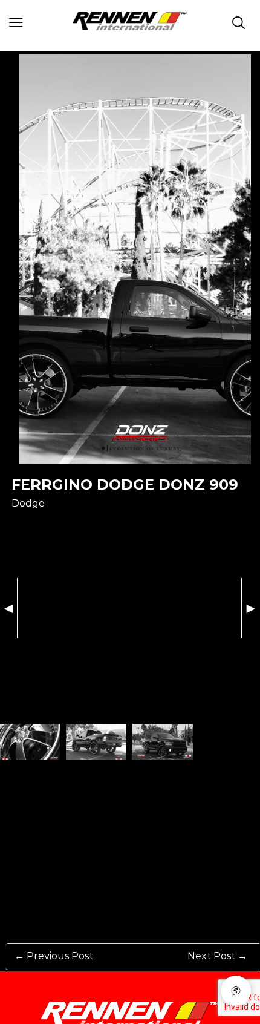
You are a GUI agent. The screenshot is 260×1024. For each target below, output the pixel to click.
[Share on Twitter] (63, 523)
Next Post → (217, 956)
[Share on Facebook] (18, 523)
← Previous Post (54, 956)
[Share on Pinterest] (41, 523)
